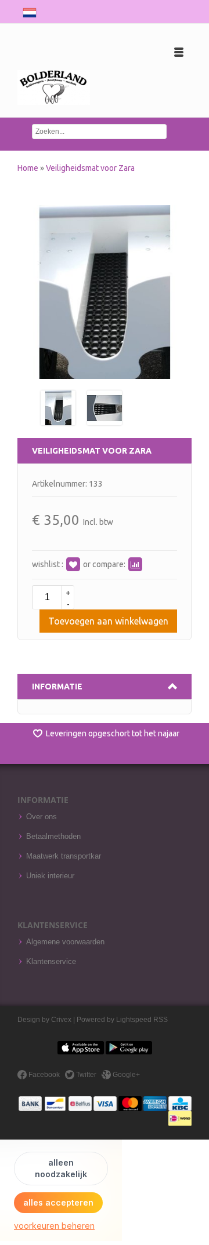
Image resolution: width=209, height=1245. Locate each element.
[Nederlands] (30, 10)
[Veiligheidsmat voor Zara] (58, 407)
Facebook (43, 1075)
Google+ (125, 1075)
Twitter (85, 1075)
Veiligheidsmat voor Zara (90, 168)
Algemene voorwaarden (65, 942)
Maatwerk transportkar (63, 856)
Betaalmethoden (53, 836)
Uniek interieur (50, 876)
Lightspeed (134, 1020)
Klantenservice (51, 962)
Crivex (61, 1020)
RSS (160, 1020)
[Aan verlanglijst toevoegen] (73, 564)
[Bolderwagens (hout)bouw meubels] (53, 88)
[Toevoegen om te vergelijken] (135, 564)
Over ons (41, 817)
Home (28, 168)
